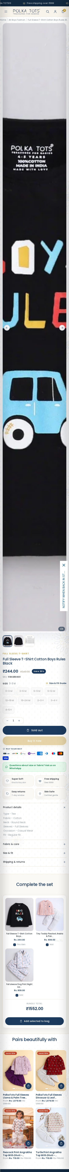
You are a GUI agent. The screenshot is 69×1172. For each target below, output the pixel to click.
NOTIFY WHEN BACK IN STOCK (63, 588)
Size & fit (8, 853)
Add (51, 944)
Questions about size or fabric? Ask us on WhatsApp (32, 767)
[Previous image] (7, 328)
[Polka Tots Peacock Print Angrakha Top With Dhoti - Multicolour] (18, 1128)
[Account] (55, 11)
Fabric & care (11, 844)
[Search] (47, 11)
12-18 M (9, 700)
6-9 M (36, 691)
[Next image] (62, 328)
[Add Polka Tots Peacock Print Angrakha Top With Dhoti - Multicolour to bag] (28, 1143)
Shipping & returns (14, 862)
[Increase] (19, 720)
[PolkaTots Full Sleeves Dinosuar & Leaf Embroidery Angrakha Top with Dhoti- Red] (51, 1070)
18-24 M (25, 700)
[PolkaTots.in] (26, 11)
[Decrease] (7, 720)
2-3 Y (40, 700)
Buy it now (35, 741)
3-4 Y (54, 700)
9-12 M (51, 691)
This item (21, 944)
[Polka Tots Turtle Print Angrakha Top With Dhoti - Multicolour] (51, 1128)
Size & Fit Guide (57, 683)
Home (3, 20)
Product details (12, 807)
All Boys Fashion (17, 20)
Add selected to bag (36, 1021)
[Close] (63, 565)
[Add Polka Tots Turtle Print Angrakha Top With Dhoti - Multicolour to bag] (61, 1143)
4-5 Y (8, 709)
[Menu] (6, 11)
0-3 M (8, 691)
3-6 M (22, 691)
